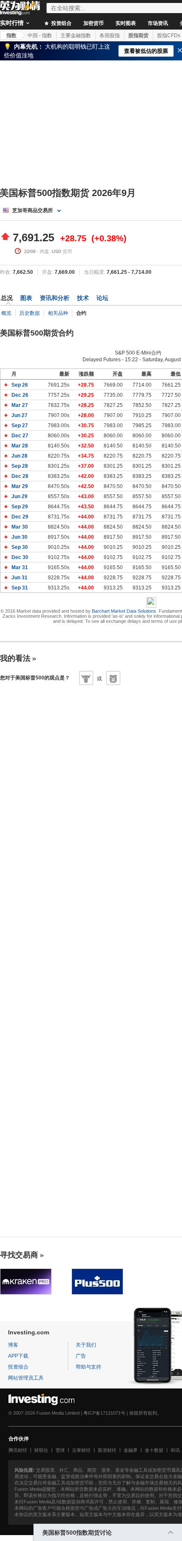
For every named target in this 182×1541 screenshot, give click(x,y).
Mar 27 (20, 405)
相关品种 (58, 313)
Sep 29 (20, 507)
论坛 (102, 298)
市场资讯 (158, 23)
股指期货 (138, 35)
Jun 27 (20, 415)
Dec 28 (20, 476)
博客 (13, 1345)
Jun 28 (20, 456)
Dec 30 (20, 557)
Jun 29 (20, 496)
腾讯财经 (17, 1450)
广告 (81, 1356)
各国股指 (109, 35)
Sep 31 (20, 588)
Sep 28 (20, 466)
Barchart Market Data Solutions (124, 611)
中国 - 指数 (40, 35)
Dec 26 (20, 395)
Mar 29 (20, 486)
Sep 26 (20, 385)
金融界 (131, 1450)
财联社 (41, 1450)
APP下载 (18, 1356)
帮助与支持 (88, 1367)
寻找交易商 (19, 1255)
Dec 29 (20, 517)
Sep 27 (20, 425)
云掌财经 (81, 1450)
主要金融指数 (76, 35)
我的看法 (15, 658)
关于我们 (86, 1345)
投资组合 (61, 23)
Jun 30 (20, 537)
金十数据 (154, 1450)
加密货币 (93, 23)
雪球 (60, 1450)
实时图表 (126, 23)
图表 (26, 298)
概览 (6, 313)
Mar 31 (20, 567)
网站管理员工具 (26, 1378)
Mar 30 (20, 527)
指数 (11, 35)
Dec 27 (20, 436)
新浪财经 (107, 1450)
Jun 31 (20, 578)
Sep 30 (20, 547)
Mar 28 (20, 446)
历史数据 (29, 313)
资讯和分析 (54, 298)
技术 (83, 298)
